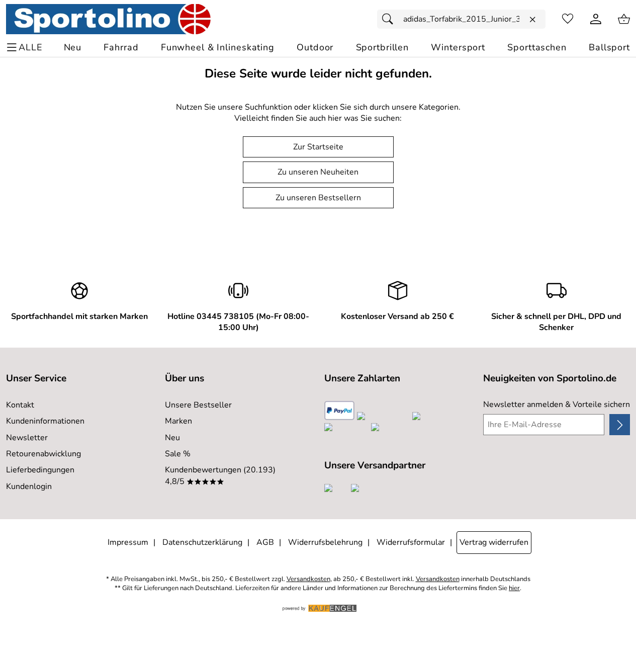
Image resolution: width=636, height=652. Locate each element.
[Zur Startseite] (108, 19)
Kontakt (20, 405)
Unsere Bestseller (198, 405)
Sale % (178, 453)
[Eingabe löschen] (532, 19)
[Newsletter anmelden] (619, 424)
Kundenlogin (29, 486)
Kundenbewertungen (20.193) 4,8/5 (220, 475)
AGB (265, 542)
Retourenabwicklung (43, 453)
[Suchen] (390, 19)
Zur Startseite (318, 146)
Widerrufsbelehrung (325, 542)
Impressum (128, 542)
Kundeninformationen (45, 421)
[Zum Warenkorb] (624, 19)
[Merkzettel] (568, 19)
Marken (178, 421)
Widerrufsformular (411, 542)
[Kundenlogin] (596, 19)
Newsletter (27, 437)
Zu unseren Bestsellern (318, 197)
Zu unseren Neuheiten (318, 172)
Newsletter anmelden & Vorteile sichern (556, 404)
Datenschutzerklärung (202, 542)
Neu (172, 437)
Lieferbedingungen (40, 469)
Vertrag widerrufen (494, 542)
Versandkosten (308, 579)
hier (514, 588)
